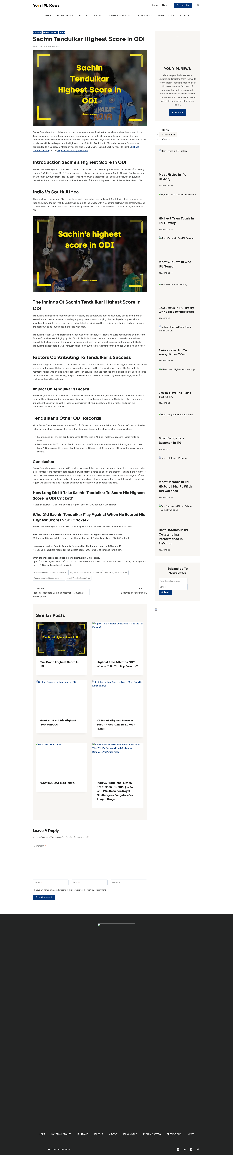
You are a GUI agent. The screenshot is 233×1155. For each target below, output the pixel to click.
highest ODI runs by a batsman (72, 150)
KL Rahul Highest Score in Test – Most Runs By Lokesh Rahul (116, 724)
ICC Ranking (144, 15)
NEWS (47, 15)
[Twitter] (184, 1149)
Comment (40, 846)
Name (38, 882)
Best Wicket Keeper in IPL (134, 591)
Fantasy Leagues (61, 1134)
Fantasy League (119, 15)
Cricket (37, 32)
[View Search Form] (198, 5)
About (165, 5)
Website (116, 882)
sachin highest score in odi (116, 572)
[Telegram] (197, 1149)
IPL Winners (130, 1134)
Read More (166, 185)
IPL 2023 (98, 1134)
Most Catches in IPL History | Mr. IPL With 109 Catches (175, 486)
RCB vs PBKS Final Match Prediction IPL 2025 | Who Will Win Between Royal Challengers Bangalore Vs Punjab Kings (115, 791)
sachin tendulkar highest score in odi (49, 578)
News (155, 5)
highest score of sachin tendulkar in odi (86, 572)
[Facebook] (178, 1149)
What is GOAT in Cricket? (57, 783)
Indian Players (50, 32)
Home (42, 1134)
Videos (184, 15)
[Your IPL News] (46, 5)
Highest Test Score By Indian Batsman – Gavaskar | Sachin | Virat (59, 592)
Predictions (166, 15)
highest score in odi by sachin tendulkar (50, 572)
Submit (165, 592)
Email (76, 882)
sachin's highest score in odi (78, 578)
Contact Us (183, 5)
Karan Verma (40, 46)
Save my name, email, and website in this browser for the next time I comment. (71, 890)
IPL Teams (82, 1134)
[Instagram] (191, 1149)
